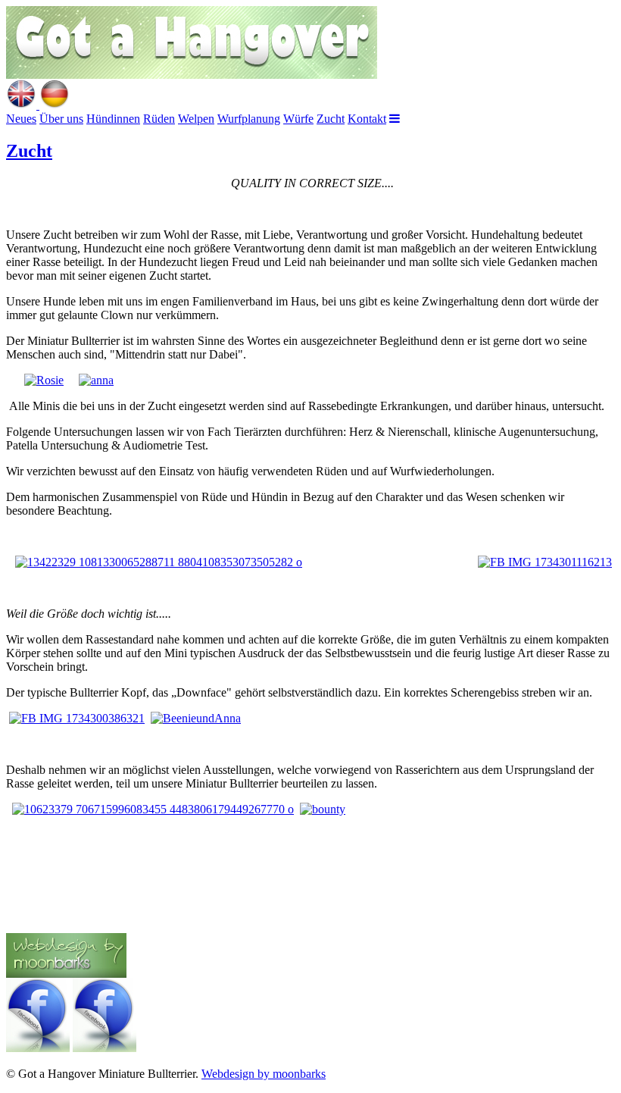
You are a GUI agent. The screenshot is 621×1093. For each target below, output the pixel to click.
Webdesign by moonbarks (263, 1073)
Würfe (298, 118)
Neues (21, 118)
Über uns (61, 118)
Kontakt (367, 118)
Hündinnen (113, 118)
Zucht (331, 118)
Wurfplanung (248, 118)
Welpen (196, 118)
